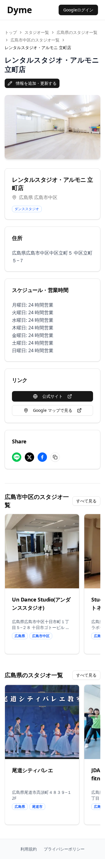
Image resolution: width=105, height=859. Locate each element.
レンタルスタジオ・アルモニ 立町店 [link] (38, 47)
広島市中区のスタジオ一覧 (35, 40)
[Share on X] (29, 457)
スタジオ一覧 (36, 32)
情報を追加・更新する (36, 83)
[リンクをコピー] (55, 457)
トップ (11, 32)
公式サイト (52, 396)
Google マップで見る (52, 410)
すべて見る (86, 501)
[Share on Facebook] (42, 457)
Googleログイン (78, 10)
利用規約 (28, 849)
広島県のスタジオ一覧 (77, 32)
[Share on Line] (16, 457)
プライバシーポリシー (64, 849)
